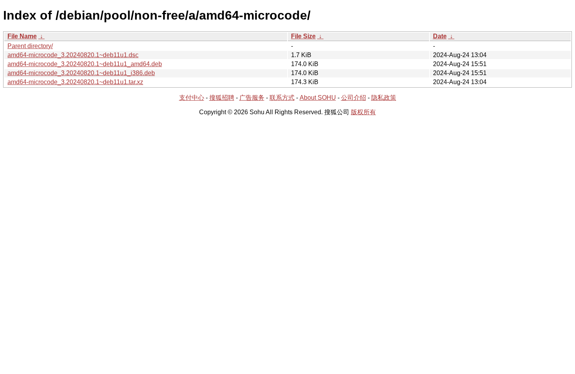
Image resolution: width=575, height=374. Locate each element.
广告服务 (251, 97)
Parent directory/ (30, 46)
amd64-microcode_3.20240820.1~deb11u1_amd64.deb (84, 64)
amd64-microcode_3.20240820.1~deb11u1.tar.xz (75, 82)
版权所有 (363, 112)
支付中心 (191, 97)
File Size (303, 36)
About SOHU (318, 97)
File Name (22, 36)
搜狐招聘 (221, 97)
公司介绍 (353, 97)
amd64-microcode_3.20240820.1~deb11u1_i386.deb (81, 73)
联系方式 (282, 97)
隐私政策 (383, 97)
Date (440, 36)
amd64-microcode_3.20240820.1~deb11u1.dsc (72, 55)
